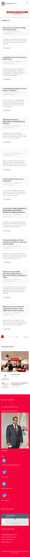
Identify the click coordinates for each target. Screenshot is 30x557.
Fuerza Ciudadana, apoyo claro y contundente (13, 180)
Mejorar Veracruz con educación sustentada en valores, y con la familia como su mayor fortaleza (13, 308)
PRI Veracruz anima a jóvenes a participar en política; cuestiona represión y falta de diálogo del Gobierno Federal (15, 363)
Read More (7, 48)
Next (16, 336)
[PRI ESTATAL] (9, 4)
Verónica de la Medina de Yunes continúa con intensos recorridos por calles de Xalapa (15, 242)
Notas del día (15, 359)
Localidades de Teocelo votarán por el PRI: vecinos (14, 58)
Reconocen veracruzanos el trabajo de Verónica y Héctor (14, 28)
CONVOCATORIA (15, 374)
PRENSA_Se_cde (17, 31)
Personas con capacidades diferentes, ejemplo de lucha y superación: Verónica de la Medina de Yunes (15, 274)
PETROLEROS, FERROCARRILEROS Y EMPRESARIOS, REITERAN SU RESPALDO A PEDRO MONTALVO (15, 210)
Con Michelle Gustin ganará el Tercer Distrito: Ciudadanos (15, 89)
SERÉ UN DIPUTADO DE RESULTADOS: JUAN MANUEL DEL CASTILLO (14, 121)
